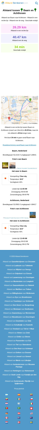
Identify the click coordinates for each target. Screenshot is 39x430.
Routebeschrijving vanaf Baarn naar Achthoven (19, 145)
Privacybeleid (19, 389)
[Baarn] (5, 168)
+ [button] (3, 98)
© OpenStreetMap (33, 123)
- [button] (3, 101)
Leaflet (25, 123)
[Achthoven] (16, 218)
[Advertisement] (19, 73)
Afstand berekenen (21, 256)
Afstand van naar (19, 261)
